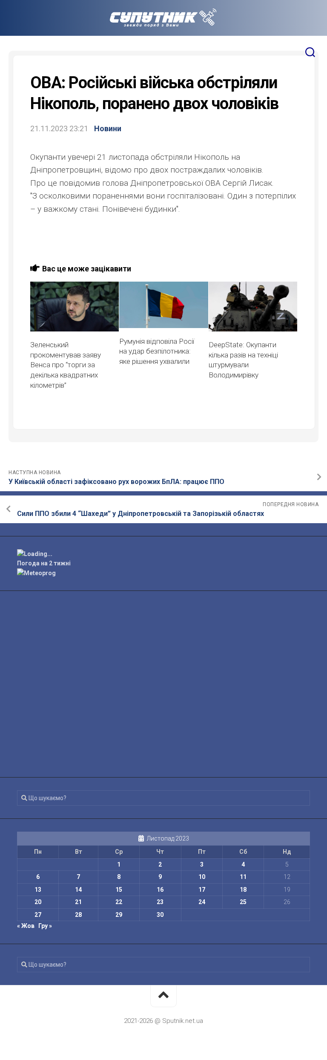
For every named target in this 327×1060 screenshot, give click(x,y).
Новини (107, 128)
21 (78, 902)
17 (201, 889)
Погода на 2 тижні (44, 563)
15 (118, 889)
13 (37, 889)
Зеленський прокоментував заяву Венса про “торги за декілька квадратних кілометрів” (65, 364)
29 (118, 914)
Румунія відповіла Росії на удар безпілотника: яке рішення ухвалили (156, 351)
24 (201, 902)
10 (201, 876)
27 (37, 914)
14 (78, 889)
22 (118, 902)
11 (243, 876)
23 (160, 902)
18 (243, 889)
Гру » (45, 925)
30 (160, 914)
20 (37, 902)
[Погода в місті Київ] (163, 554)
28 (78, 914)
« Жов (25, 925)
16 (160, 889)
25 (243, 902)
